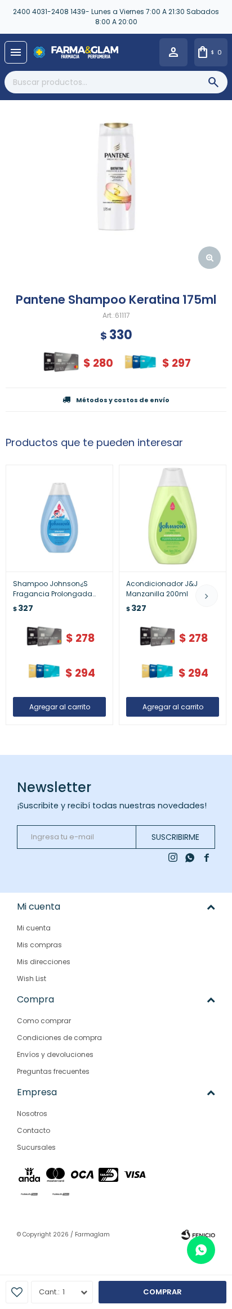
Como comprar (44, 1020)
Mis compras (39, 945)
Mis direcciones (43, 961)
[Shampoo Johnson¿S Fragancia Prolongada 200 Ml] (59, 518)
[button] (207, 596)
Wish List (31, 978)
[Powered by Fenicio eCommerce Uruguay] (198, 1234)
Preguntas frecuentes (53, 1071)
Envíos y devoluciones (55, 1054)
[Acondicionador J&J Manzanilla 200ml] (172, 518)
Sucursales (36, 1147)
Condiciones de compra (59, 1037)
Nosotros (32, 1113)
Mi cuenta (34, 928)
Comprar (162, 1291)
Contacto (33, 1130)
